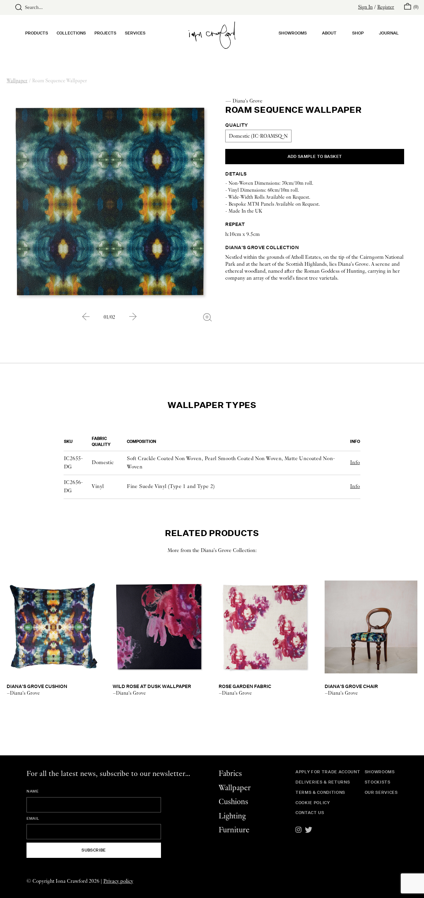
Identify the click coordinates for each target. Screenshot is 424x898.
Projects (105, 33)
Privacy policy (118, 881)
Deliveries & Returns (322, 782)
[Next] (133, 317)
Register (385, 7)
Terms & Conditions (320, 792)
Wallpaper (17, 81)
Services (135, 33)
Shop (358, 33)
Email (32, 818)
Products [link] (36, 33)
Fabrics (230, 774)
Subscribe (93, 850)
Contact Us (309, 812)
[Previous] (86, 317)
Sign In (365, 7)
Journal (389, 33)
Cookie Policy (312, 802)
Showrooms (293, 33)
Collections (71, 33)
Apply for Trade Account (327, 771)
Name (32, 791)
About (329, 33)
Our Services (381, 792)
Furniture (234, 830)
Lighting (232, 816)
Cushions (233, 802)
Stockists (378, 782)
